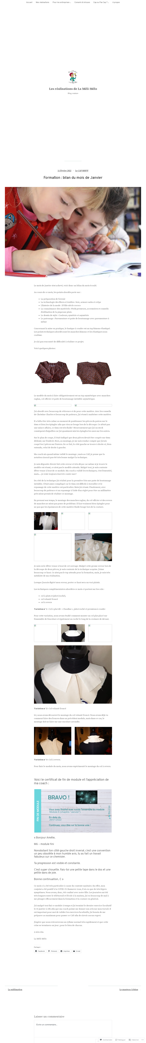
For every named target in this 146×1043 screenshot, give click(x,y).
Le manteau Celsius (129, 989)
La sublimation (15, 989)
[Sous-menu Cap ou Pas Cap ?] (108, 2)
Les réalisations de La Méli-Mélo (73, 89)
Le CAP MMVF (81, 170)
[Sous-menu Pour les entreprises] (70, 2)
